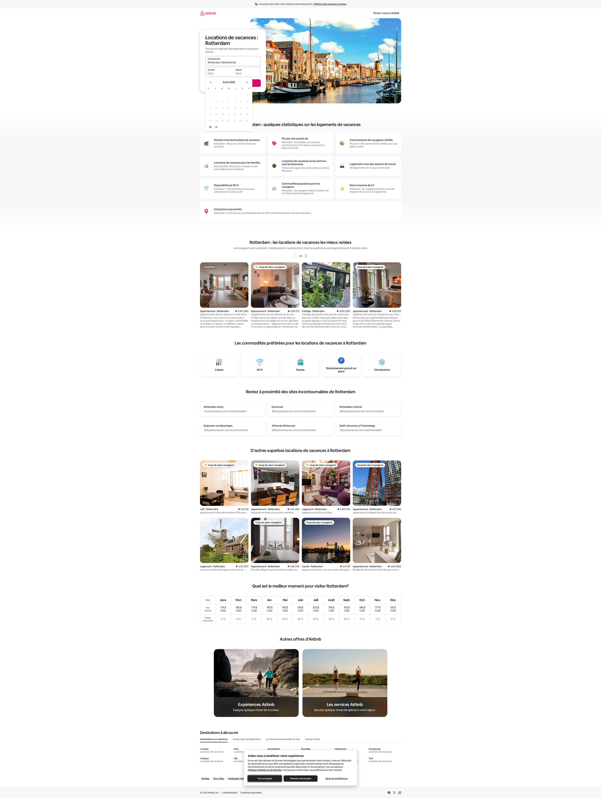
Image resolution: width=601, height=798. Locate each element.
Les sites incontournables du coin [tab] (283, 739)
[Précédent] (295, 256)
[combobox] (233, 62)
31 (216, 127)
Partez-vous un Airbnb (386, 13)
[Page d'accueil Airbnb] (208, 13)
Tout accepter (264, 778)
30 (210, 127)
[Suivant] (305, 256)
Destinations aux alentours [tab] (214, 739)
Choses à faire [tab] (312, 739)
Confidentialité (229, 792)
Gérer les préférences (336, 778)
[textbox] (219, 73)
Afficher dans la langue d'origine (330, 4)
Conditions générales (251, 792)
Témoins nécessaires (300, 778)
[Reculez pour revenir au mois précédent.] (211, 82)
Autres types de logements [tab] (247, 739)
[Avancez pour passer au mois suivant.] (247, 82)
